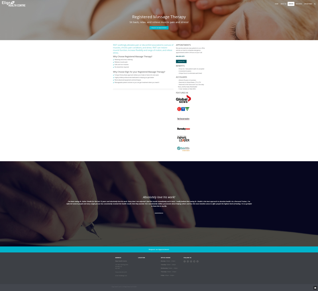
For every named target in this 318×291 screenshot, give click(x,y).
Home (276, 4)
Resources (299, 4)
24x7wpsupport (162, 290)
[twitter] (194, 261)
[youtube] (198, 261)
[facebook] (185, 261)
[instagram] (191, 261)
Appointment (308, 4)
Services (291, 4)
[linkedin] (188, 261)
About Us (283, 4)
